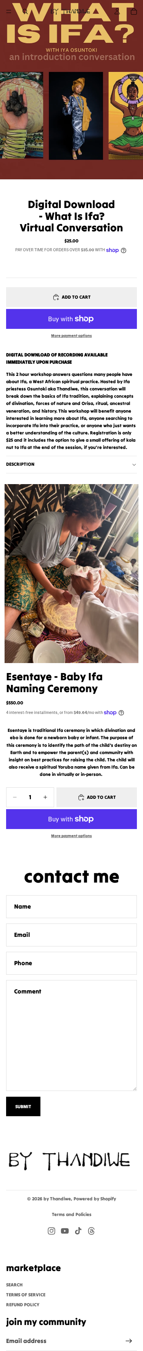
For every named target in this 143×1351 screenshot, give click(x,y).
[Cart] (133, 11)
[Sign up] (129, 1341)
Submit (23, 1106)
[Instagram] (51, 1231)
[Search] (25, 11)
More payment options (71, 335)
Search (14, 1284)
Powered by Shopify (95, 1198)
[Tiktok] (78, 1231)
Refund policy (22, 1304)
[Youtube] (64, 1231)
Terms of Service (25, 1294)
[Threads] (91, 1231)
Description (20, 464)
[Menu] (9, 11)
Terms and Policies (72, 1214)
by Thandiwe (57, 1198)
